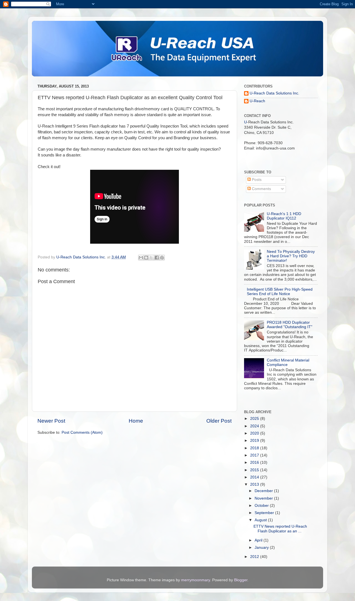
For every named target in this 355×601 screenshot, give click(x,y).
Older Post (219, 421)
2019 (255, 440)
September (265, 513)
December (264, 491)
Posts (256, 180)
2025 (255, 419)
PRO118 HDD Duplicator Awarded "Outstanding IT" (289, 324)
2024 (255, 426)
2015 (255, 470)
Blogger (240, 580)
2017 (255, 455)
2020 (255, 433)
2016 (255, 462)
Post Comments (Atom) (82, 432)
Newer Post (51, 421)
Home (136, 421)
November (264, 498)
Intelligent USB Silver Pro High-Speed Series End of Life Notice (280, 291)
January (262, 547)
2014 (255, 477)
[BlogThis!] (146, 257)
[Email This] (141, 257)
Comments (261, 189)
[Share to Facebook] (156, 257)
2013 (255, 484)
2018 (255, 448)
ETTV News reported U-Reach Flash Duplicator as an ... (280, 528)
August (261, 520)
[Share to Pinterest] (162, 257)
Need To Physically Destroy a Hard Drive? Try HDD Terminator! (291, 256)
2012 (255, 557)
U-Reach (257, 101)
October (262, 505)
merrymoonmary (195, 580)
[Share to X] (151, 257)
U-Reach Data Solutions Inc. (274, 93)
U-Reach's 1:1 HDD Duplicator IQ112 (284, 216)
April (259, 540)
